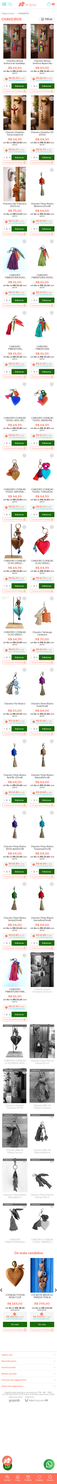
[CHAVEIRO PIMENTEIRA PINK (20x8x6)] (15, 987)
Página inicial (8, 13)
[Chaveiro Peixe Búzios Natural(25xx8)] (42, 773)
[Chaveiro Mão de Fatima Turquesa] (42, 1090)
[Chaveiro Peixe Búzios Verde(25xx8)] (15, 915)
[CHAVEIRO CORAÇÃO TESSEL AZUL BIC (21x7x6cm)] (15, 416)
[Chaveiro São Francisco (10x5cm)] (15, 201)
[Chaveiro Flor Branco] (15, 701)
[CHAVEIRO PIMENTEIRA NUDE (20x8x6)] (15, 1224)
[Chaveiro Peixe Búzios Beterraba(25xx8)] (15, 844)
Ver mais (15, 1324)
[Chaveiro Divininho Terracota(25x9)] (15, 130)
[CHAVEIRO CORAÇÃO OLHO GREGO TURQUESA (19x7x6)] (15, 630)
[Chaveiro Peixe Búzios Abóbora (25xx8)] (42, 201)
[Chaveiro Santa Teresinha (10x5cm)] (42, 987)
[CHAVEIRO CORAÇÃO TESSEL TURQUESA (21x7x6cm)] (42, 487)
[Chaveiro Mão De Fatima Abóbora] (42, 1134)
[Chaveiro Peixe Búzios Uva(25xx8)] (42, 701)
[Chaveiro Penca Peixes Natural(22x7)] (15, 1179)
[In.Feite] (27, 4)
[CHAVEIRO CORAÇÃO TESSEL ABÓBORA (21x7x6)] (42, 416)
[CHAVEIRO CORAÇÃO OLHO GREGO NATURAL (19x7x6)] (15, 558)
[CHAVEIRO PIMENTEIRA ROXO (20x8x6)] (15, 273)
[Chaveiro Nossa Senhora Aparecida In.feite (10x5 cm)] (42, 58)
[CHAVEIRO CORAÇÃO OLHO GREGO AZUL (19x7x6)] (15, 1045)
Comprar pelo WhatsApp (13, 1330)
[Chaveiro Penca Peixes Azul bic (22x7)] (42, 1179)
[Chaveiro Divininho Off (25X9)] (42, 130)
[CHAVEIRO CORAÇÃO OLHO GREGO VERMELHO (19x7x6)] (42, 558)
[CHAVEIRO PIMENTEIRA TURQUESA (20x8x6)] (42, 344)
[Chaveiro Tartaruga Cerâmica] (42, 630)
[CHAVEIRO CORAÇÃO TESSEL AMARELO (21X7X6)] (42, 1224)
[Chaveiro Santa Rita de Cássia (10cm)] (42, 1045)
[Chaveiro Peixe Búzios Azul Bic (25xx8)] (15, 773)
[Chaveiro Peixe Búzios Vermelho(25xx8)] (42, 915)
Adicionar (19, 86)
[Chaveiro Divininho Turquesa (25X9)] (15, 1090)
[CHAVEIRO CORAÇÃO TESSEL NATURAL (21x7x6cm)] (15, 487)
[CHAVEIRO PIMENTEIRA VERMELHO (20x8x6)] (15, 344)
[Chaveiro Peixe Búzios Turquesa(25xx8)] (42, 844)
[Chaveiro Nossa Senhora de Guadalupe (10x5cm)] (15, 58)
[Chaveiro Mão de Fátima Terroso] (15, 1134)
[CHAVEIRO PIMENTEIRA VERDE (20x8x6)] (42, 273)
